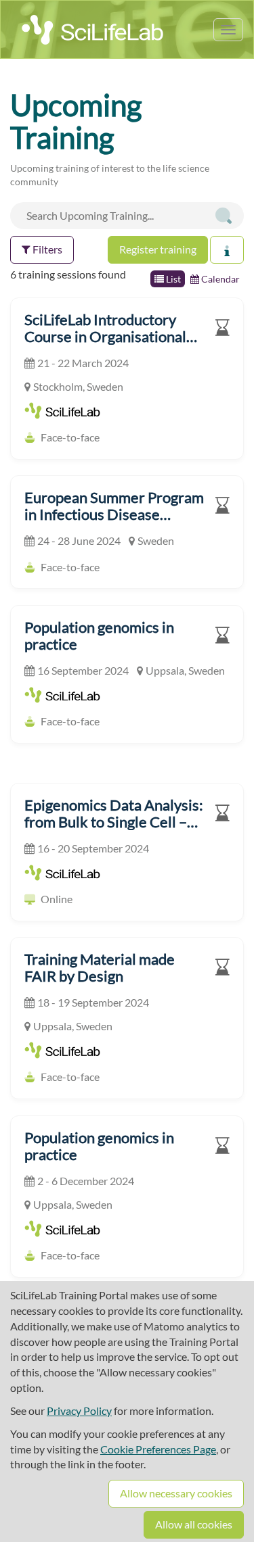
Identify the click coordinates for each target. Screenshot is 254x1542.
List (172, 279)
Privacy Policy (79, 1410)
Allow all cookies (193, 1524)
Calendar (219, 279)
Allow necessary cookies (176, 1493)
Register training (157, 249)
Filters (46, 249)
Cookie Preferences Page (158, 1449)
